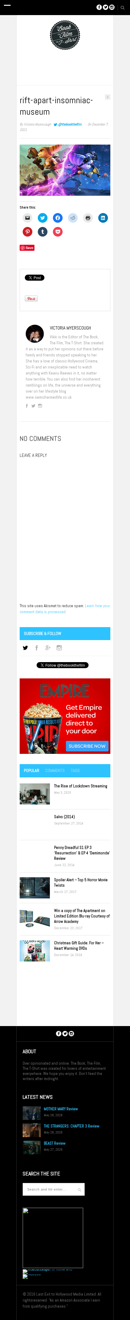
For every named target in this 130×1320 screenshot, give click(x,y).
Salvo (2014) (64, 816)
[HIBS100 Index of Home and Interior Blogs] (48, 1269)
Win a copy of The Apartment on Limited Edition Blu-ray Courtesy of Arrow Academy (82, 916)
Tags (75, 770)
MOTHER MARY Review (61, 1108)
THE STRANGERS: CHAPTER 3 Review (71, 1126)
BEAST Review (55, 1143)
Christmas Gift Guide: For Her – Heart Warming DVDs (79, 945)
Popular (31, 770)
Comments (55, 770)
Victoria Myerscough (37, 124)
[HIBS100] (32, 1274)
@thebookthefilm (69, 124)
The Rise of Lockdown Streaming (80, 786)
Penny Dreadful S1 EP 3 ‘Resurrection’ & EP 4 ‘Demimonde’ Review (82, 853)
